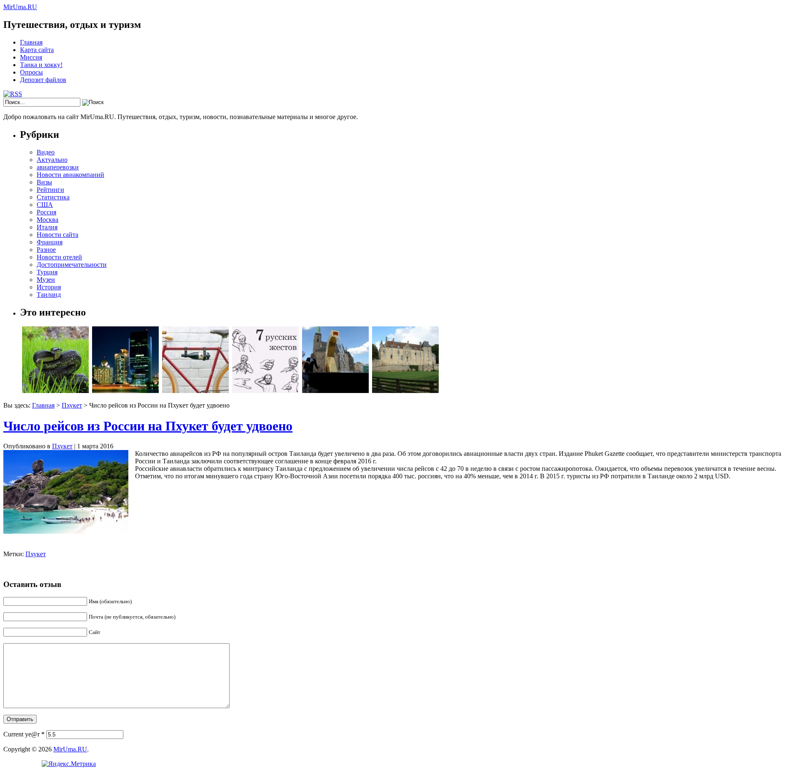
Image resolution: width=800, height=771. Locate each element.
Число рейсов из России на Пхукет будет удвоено (147, 425)
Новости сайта (57, 234)
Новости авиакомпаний (70, 174)
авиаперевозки (58, 167)
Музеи (46, 279)
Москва (47, 219)
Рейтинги (50, 189)
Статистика (53, 197)
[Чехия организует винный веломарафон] (195, 390)
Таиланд (49, 294)
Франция (49, 242)
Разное (46, 249)
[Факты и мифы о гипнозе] (55, 390)
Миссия (31, 57)
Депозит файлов (43, 79)
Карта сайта (37, 49)
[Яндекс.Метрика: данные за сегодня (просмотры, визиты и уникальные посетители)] (69, 764)
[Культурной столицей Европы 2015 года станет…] (335, 390)
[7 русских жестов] (265, 390)
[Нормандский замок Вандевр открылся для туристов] (405, 390)
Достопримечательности (72, 264)
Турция (47, 272)
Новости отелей (59, 257)
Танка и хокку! (41, 64)
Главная (31, 42)
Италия (47, 227)
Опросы (31, 72)
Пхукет (72, 405)
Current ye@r (24, 734)
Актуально (52, 159)
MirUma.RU (20, 6)
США (45, 204)
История (49, 287)
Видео (46, 152)
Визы (44, 182)
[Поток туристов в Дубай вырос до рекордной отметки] (125, 390)
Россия (46, 212)
